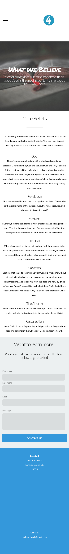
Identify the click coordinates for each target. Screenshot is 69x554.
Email (5, 397)
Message (6, 410)
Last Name (7, 383)
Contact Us (34, 438)
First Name (7, 371)
